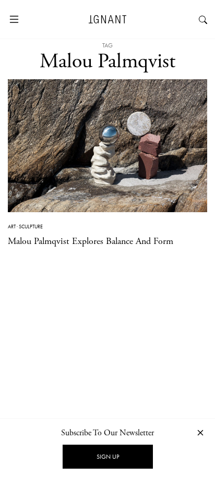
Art (12, 226)
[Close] (200, 432)
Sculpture (31, 226)
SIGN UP (108, 456)
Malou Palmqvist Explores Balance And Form (90, 241)
